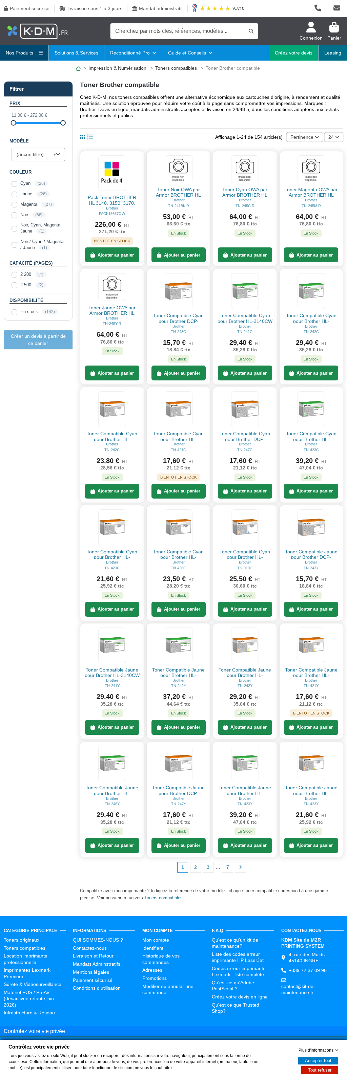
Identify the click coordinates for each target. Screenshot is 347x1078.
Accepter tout (318, 1060)
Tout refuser (319, 1070)
